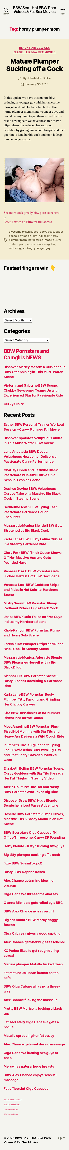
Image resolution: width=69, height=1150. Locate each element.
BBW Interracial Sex (11, 1114)
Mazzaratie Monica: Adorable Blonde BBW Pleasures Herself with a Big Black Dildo (33, 662)
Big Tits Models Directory (13, 1100)
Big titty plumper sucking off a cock (32, 855)
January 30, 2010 (37, 84)
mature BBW (53, 240)
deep (50, 231)
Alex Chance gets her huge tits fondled (34, 942)
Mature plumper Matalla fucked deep (33, 964)
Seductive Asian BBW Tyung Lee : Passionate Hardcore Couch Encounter (30, 512)
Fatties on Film (27, 236)
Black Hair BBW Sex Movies (34, 52)
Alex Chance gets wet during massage (34, 1044)
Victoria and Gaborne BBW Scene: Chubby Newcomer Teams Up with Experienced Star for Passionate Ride (33, 390)
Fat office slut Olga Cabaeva (26, 1088)
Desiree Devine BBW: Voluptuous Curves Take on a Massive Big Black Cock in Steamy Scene (32, 493)
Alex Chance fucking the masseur (30, 1000)
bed (35, 231)
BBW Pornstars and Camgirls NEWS (26, 354)
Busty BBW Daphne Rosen (24, 872)
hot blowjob (35, 240)
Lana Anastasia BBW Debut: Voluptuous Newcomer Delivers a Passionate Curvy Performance (30, 456)
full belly (44, 236)
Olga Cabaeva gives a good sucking (32, 933)
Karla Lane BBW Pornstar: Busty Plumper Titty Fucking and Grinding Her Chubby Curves (32, 699)
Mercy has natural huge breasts (29, 1066)
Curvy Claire (14, 404)
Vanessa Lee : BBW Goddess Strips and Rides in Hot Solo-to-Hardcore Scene (31, 590)
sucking (27, 248)
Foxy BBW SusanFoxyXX (23, 863)
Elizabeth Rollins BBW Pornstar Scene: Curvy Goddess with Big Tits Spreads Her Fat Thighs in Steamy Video (34, 773)
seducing (15, 248)
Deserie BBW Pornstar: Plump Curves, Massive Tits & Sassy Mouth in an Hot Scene (34, 819)
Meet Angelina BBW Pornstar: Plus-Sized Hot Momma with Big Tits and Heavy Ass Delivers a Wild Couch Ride (34, 731)
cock (43, 231)
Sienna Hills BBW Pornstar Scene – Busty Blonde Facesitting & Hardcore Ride (33, 681)
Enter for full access (28, 222)
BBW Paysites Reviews (12, 1104)
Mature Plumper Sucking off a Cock (34, 65)
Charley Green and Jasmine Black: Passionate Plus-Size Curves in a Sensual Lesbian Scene (31, 475)
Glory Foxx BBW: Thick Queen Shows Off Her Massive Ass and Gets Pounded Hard (32, 557)
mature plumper (19, 244)
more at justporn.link (11, 1109)
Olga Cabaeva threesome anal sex (31, 894)
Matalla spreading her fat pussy (29, 1036)
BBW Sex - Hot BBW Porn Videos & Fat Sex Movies (34, 10)
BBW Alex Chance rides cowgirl (29, 911)
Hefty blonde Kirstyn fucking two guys (34, 846)
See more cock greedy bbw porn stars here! (32, 213)
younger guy (42, 248)
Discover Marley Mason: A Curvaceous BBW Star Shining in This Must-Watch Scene (34, 372)
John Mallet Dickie (39, 78)
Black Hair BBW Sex (34, 47)
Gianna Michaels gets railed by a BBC (33, 903)
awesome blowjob (20, 231)
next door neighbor (43, 244)
